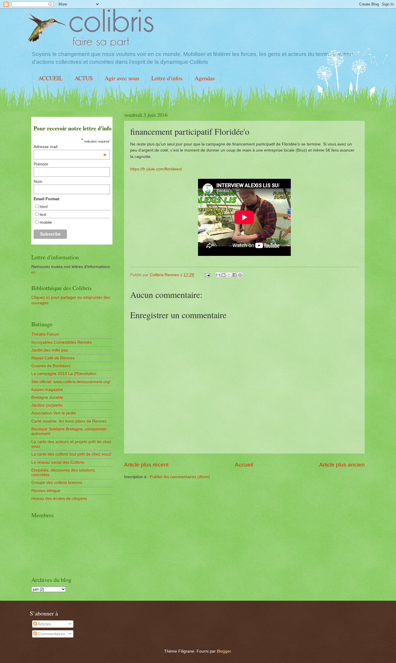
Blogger (224, 651)
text (43, 214)
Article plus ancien (342, 465)
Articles (44, 624)
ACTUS (84, 78)
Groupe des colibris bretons (56, 482)
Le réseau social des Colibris (57, 462)
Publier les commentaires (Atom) (180, 477)
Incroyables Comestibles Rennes (61, 342)
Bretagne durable (47, 397)
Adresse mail (70, 146)
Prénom (41, 164)
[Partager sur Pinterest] (240, 275)
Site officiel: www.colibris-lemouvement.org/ (70, 382)
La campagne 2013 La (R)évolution (63, 373)
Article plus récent (146, 465)
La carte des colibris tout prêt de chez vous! (71, 454)
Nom (38, 181)
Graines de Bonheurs (50, 366)
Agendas (205, 78)
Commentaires (51, 634)
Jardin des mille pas (49, 350)
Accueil (244, 465)
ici (33, 272)
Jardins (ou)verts (46, 405)
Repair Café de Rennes (53, 358)
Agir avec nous (122, 78)
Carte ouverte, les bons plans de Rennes (68, 421)
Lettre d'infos (167, 78)
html (44, 206)
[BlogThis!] (223, 275)
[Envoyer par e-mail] (218, 275)
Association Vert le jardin (53, 413)
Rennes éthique (45, 491)
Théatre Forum (45, 334)
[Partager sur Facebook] (234, 275)
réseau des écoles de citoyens (59, 498)
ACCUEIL (50, 78)
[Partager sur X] (229, 275)
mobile (46, 222)
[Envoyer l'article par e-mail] (207, 275)
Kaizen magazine (47, 389)
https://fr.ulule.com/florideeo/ (156, 169)
